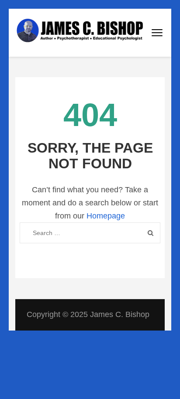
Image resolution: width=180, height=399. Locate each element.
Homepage (106, 215)
